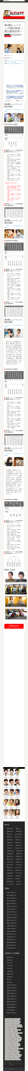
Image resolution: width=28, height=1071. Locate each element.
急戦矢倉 (19, 1037)
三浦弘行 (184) (10, 862)
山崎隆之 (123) (19, 862)
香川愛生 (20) (9, 968)
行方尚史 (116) (19, 873)
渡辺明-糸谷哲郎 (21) (11, 948)
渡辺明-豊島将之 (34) (11, 934)
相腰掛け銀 (7, 1050)
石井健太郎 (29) (10, 853)
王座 (6, 786)
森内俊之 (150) (10, 859)
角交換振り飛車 (13, 1054)
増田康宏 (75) (9, 837)
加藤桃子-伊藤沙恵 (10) (11, 1012)
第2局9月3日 (10, 375)
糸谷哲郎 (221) (18, 842)
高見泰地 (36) (19, 853)
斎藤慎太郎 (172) (10, 850)
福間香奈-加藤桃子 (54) (11, 993)
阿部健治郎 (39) (10, 881)
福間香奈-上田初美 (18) (11, 990)
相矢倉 (17, 1048)
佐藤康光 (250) (20, 850)
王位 (17, 776)
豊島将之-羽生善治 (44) (11, 923)
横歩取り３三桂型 (8, 1043)
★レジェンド (15, 1025)
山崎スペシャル (8, 1037)
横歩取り (18, 1040)
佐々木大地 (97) (10, 884)
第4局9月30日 (14, 246)
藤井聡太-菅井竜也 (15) (11, 903)
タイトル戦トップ (14, 34)
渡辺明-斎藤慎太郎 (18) (11, 942)
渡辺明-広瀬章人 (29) (11, 939)
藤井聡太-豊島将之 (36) (11, 895)
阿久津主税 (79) (10, 864)
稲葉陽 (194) (18, 845)
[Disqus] (14, 648)
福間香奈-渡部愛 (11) (11, 998)
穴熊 (13, 1051)
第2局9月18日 (14, 504)
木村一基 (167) (18, 867)
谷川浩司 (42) (9, 870)
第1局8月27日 (8, 375)
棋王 (11, 786)
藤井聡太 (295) (10, 828)
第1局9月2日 (8, 246)
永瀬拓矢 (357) (10, 831)
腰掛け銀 (7, 1053)
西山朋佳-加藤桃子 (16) (11, 1004)
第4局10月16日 (20, 504)
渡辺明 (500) (9, 834)
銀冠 (11, 1056)
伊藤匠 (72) (18, 828)
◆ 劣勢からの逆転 (8, 1020)
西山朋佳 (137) (10, 960)
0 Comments (7, 36)
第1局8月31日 (9, 129)
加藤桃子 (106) (10, 974)
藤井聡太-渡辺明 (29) (11, 900)
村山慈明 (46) (9, 878)
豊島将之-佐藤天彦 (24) (11, 917)
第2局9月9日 (10, 246)
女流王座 (17, 806)
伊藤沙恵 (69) (9, 976)
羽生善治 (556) (19, 859)
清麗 (6, 806)
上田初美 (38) (9, 965)
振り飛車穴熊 (15, 1039)
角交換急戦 (7, 1054)
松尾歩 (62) (17, 878)
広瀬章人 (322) (18, 848)
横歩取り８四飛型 (16, 1045)
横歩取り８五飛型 (8, 1045)
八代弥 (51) (18, 881)
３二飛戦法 (13, 1059)
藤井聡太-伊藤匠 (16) (11, 892)
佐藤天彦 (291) (19, 831)
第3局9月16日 (12, 246)
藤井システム (12, 1053)
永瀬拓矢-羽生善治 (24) (11, 931)
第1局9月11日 (11, 503)
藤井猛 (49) (18, 875)
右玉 (17, 1034)
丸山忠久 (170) (19, 864)
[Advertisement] (15, 74)
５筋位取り (18, 1059)
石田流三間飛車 (8, 1051)
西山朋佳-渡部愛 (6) (11, 1010)
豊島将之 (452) (18, 837)
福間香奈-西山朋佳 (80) (11, 985)
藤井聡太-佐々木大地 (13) (12, 914)
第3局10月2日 (17, 503)
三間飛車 (11, 1031)
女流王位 (11, 816)
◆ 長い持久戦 (16, 1023)
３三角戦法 (7, 1059)
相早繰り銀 (7, 1048)
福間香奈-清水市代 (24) (11, 987)
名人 (11, 776)
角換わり (19, 1054)
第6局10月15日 (18, 375)
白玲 (17, 796)
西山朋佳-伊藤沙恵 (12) (11, 1007)
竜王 (6, 776)
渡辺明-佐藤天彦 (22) (11, 936)
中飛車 (16, 1031)
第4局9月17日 (14, 375)
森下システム (7, 1040)
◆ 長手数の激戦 (8, 1025)
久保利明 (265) (10, 875)
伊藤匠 (17, 787)
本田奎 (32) (18, 884)
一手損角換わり (17, 1029)
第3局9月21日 (13, 129)
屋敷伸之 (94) (9, 867)
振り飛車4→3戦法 (8, 1039)
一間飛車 (7, 1031)
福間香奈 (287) (10, 957)
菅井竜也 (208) (10, 845)
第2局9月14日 (11, 129)
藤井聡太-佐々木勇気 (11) (12, 906)
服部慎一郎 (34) (10, 856)
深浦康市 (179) (18, 870)
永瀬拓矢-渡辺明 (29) (11, 928)
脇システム (17, 1051)
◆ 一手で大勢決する (9, 1018)
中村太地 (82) (9, 839)
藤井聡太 (6, 777)
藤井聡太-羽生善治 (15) (11, 911)
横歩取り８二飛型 (16, 1043)
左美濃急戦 (14, 1037)
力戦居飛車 (7, 1034)
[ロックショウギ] (14, 16)
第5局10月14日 (16, 246)
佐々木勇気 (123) (18, 834)
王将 (6, 796)
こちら (12, 1065)
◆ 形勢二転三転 (16, 1020)
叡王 (17, 786)
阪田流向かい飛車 (17, 1056)
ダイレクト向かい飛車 (9, 1029)
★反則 (11, 1026)
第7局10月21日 (20, 375)
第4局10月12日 (16, 130)
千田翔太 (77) (18, 839)
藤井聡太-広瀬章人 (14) (11, 909)
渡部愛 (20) (9, 979)
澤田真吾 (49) (9, 848)
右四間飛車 (13, 1034)
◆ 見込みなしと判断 (9, 1023)
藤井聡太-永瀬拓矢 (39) (11, 898)
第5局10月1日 (16, 375)
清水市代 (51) (9, 962)
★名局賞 (15, 1026)
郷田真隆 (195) (10, 873)
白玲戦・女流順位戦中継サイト (16, 63)
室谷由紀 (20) (9, 982)
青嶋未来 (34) (19, 856)
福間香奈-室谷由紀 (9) (11, 1001)
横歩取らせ (14, 1040)
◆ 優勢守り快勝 (17, 1018)
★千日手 (7, 1026)
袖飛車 (17, 1053)
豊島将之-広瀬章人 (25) (11, 920)
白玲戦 (19, 34)
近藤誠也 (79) (9, 842)
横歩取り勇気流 (8, 1042)
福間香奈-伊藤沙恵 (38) (11, 996)
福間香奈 (6, 808)
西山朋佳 (17, 797)
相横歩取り (13, 1048)
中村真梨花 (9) (10, 971)
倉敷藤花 (17, 816)
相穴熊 (21, 1048)
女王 (11, 806)
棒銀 (20, 1039)
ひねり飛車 (7, 1028)
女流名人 (6, 816)
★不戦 (20, 1025)
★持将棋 (20, 1026)
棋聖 (11, 796)
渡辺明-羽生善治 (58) (11, 945)
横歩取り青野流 (15, 1042)
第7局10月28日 (20, 246)
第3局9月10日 (12, 375)
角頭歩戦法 (7, 1056)
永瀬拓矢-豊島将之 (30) (11, 925)
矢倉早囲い (16, 1050)
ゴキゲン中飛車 (13, 1028)
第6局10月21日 (18, 246)
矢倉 (11, 1050)
